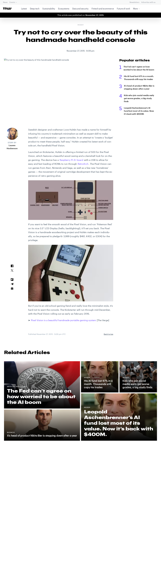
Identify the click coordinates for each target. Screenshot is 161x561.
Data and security (80, 8)
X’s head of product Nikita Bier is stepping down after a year (139, 87)
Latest (24, 8)
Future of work (123, 8)
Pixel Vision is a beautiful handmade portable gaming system (63, 320)
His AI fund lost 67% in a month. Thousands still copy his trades (139, 77)
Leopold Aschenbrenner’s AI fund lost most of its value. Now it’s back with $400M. (139, 111)
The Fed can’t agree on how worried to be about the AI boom (139, 68)
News (5, 2)
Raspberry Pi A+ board (71, 160)
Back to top (108, 334)
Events (12, 2)
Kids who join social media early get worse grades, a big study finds (139, 98)
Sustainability (48, 8)
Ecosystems (63, 8)
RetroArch (83, 163)
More (135, 8)
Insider (80, 25)
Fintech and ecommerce (103, 8)
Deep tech (34, 8)
